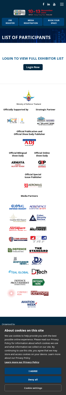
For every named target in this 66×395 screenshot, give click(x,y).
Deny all (33, 379)
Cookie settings (33, 387)
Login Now (33, 67)
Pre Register (10, 21)
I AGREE (33, 371)
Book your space (53, 21)
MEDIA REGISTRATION (31, 21)
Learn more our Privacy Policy (22, 362)
